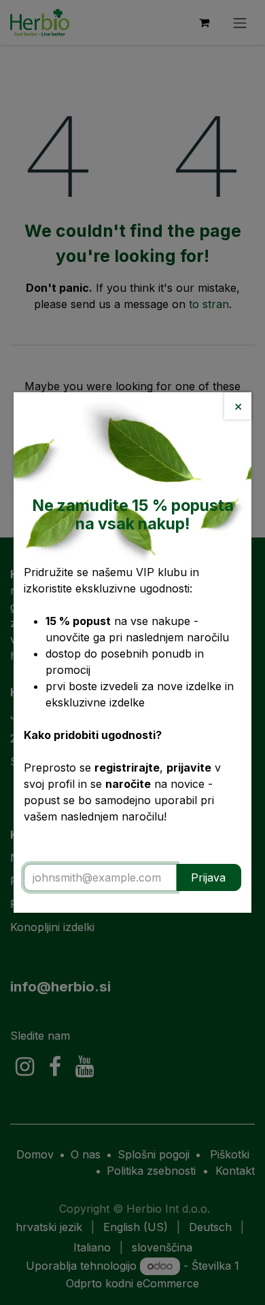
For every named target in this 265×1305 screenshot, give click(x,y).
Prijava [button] (208, 877)
